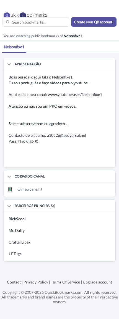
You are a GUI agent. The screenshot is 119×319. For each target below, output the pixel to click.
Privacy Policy (36, 282)
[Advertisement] (61, 160)
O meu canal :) (29, 189)
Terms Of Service (65, 282)
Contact (14, 282)
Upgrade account (97, 282)
